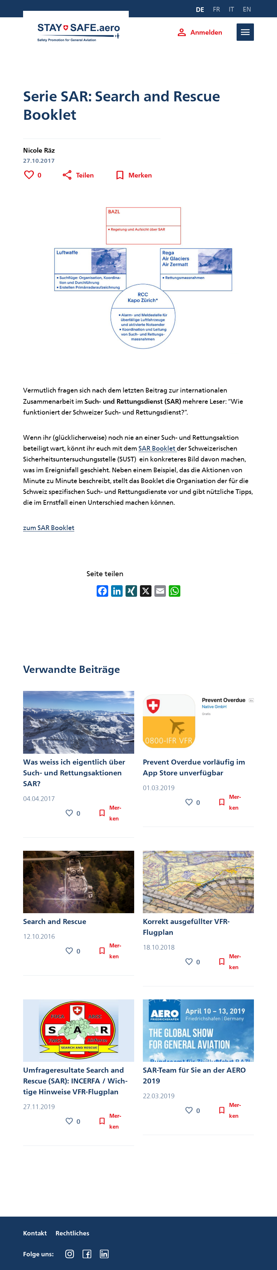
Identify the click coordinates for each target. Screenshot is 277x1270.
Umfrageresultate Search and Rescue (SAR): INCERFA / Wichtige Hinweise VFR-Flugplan (75, 1081)
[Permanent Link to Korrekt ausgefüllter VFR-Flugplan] (198, 883)
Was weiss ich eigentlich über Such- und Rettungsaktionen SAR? (74, 773)
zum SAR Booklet (48, 527)
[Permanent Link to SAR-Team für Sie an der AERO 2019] (198, 1032)
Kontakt (35, 1233)
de (200, 9)
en (247, 9)
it (231, 9)
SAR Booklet (157, 448)
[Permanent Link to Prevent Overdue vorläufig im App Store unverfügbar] (198, 723)
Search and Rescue (54, 921)
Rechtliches (72, 1233)
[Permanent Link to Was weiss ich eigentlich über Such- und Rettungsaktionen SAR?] (78, 723)
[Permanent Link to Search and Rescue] (78, 883)
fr (216, 9)
